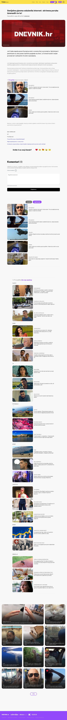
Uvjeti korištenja (22, 717)
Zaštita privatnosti (30, 717)
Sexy (47, 2)
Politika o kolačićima (40, 717)
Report (43, 2)
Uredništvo (4, 717)
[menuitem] (63, 2)
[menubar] (63, 2)
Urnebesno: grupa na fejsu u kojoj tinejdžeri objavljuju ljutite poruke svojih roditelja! (26, 144)
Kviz (40, 2)
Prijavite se (33, 189)
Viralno (33, 2)
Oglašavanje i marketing (12, 717)
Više (33, 694)
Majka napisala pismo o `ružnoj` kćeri (15, 141)
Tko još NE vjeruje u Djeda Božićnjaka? (16, 139)
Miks (37, 2)
